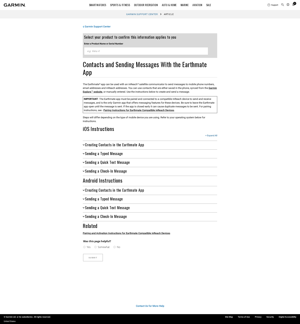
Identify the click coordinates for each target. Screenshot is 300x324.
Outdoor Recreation (146, 5)
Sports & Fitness (120, 5)
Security (270, 317)
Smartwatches (97, 5)
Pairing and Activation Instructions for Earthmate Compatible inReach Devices (126, 233)
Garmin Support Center (142, 14)
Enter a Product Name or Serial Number (103, 43)
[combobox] (146, 51)
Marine (185, 5)
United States (10, 321)
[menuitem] (273, 5)
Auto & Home (169, 5)
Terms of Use (244, 317)
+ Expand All (211, 135)
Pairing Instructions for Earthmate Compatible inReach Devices (138, 110)
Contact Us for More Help (150, 305)
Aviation (197, 5)
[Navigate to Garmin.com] (15, 5)
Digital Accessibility (287, 317)
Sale (208, 5)
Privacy (258, 317)
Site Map (229, 317)
